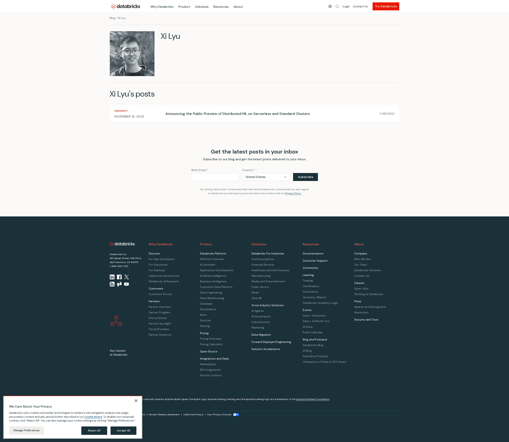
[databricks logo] (122, 244)
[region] (72, 417)
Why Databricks (162, 7)
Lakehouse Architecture (164, 276)
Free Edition (310, 291)
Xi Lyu (122, 18)
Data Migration (261, 334)
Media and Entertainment (268, 281)
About (238, 7)
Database (206, 303)
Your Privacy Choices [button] (219, 414)
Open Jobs (361, 288)
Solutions (202, 7)
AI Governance (261, 316)
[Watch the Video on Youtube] (126, 284)
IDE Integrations (210, 370)
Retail (255, 292)
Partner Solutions (160, 334)
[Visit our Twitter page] (126, 277)
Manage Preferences (27, 430)
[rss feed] (112, 284)
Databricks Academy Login (320, 303)
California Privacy (193, 414)
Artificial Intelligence (213, 276)
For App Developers (162, 259)
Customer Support (315, 260)
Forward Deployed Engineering (271, 342)
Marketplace (208, 364)
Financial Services (263, 264)
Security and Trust (366, 319)
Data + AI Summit (314, 315)
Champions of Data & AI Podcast (324, 362)
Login (346, 6)
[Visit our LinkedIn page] (112, 277)
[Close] (136, 400)
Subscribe (305, 177)
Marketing (258, 327)
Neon (203, 315)
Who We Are (362, 259)
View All (256, 298)
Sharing (205, 326)
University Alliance (314, 297)
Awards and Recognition (370, 307)
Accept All (123, 430)
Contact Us (360, 6)
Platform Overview (212, 259)
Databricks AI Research (164, 281)
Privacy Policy (293, 193)
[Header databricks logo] (126, 6)
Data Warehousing (212, 298)
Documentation (313, 253)
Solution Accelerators (266, 349)
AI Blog (307, 350)
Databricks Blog (313, 345)
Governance (208, 309)
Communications (263, 259)
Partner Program (159, 312)
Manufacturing (261, 276)
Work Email (199, 170)
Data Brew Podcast (315, 356)
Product (184, 7)
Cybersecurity (261, 322)
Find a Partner (158, 318)
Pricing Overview (210, 338)
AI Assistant (207, 264)
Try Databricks (386, 6)
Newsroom (361, 312)
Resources (221, 7)
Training (308, 280)
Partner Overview (160, 307)
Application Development (216, 270)
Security (205, 320)
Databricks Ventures (367, 270)
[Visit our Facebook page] (119, 277)
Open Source (208, 351)
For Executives (158, 264)
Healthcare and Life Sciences (270, 270)
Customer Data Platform (216, 287)
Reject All (94, 430)
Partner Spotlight (160, 323)
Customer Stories (160, 294)
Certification (311, 286)
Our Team (360, 264)
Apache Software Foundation (312, 399)
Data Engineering (211, 292)
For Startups (157, 270)
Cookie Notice (93, 416)
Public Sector (260, 287)
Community (310, 268)
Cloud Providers (159, 329)
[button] (337, 6)
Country (248, 170)
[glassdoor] (119, 284)
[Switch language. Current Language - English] (330, 6)
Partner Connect (211, 375)
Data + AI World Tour (316, 321)
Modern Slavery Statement (164, 414)
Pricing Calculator (211, 344)
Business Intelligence (213, 281)
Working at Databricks (368, 294)
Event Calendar (313, 332)
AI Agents (258, 311)
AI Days (308, 327)
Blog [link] (112, 18)
